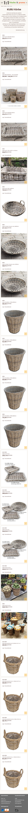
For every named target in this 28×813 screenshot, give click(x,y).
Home (2, 6)
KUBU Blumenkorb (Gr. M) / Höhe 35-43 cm (11, 719)
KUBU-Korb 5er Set (6, 605)
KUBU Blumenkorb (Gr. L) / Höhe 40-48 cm (11, 757)
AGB (16, 798)
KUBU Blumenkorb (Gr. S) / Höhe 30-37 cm (11, 681)
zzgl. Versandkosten (6, 41)
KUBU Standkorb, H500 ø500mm (9, 302)
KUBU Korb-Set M (6, 491)
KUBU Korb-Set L (6, 529)
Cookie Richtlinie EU (5, 803)
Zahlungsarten (18, 803)
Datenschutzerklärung (6, 801)
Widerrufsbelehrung (19, 800)
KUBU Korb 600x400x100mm (8, 112)
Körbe (5, 6)
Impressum (3, 800)
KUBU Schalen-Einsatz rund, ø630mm (10, 226)
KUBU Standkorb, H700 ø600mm (9, 378)
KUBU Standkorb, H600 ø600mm (9, 340)
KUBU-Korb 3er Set (6, 567)
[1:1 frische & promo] (14, 2)
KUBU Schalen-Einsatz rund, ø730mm (10, 264)
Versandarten (18, 801)
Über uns (3, 798)
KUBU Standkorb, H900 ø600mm (9, 415)
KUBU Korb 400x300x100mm (8, 36)
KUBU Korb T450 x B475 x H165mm (9, 150)
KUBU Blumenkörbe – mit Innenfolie (10, 74)
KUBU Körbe (4, 452)
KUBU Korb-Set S (6, 453)
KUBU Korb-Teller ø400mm (8, 188)
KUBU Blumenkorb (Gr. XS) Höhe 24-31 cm (11, 643)
